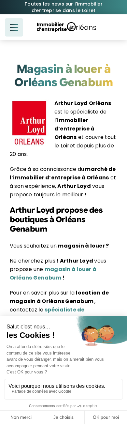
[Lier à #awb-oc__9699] (14, 27)
